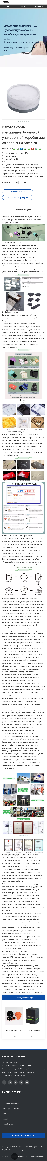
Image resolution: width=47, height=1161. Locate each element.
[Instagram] (27, 1082)
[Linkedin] (10, 1082)
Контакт (23, 6)
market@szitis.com (11, 1065)
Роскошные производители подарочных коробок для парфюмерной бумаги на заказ (33, 1030)
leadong (41, 1156)
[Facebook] (4, 1082)
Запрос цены (16, 192)
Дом (7, 6)
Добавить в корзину (16, 197)
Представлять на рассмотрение (23, 1135)
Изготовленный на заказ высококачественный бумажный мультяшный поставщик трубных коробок (14, 1030)
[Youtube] (21, 1082)
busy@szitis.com (25, 1065)
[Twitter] (16, 1082)
